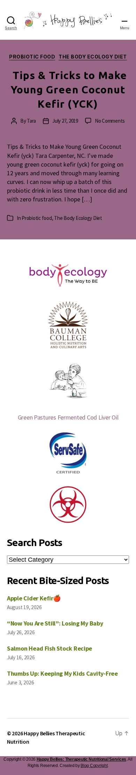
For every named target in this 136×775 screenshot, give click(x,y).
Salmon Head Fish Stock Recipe (49, 648)
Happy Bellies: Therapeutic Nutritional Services (81, 759)
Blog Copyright (94, 765)
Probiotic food (32, 57)
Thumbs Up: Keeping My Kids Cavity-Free (62, 673)
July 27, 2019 (65, 120)
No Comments (110, 120)
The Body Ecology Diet (93, 57)
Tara (31, 120)
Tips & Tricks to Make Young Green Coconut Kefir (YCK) (68, 89)
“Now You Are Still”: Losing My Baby (55, 623)
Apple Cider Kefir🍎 (34, 598)
